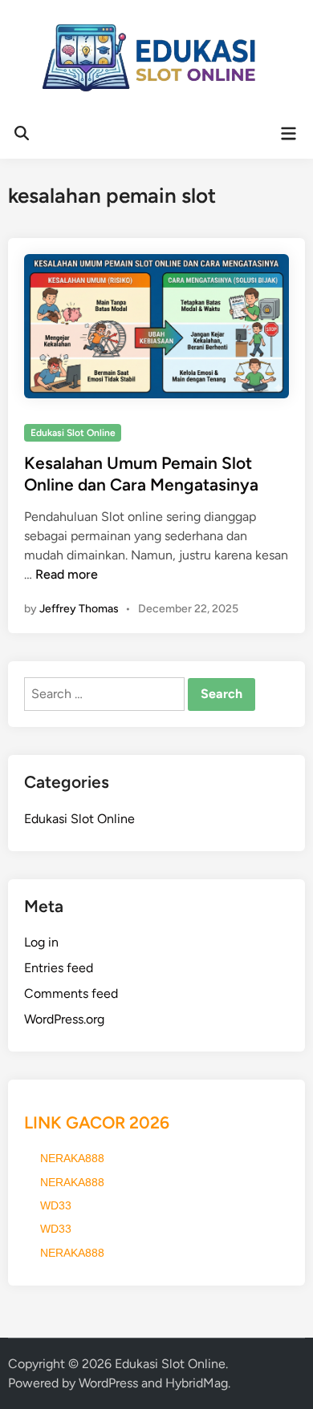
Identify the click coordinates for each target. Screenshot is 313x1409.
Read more (66, 574)
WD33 (55, 1205)
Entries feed (58, 967)
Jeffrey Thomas (79, 609)
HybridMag (196, 1383)
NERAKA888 (72, 1158)
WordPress (108, 1383)
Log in (41, 942)
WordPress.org (64, 1019)
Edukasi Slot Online (73, 432)
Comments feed (71, 993)
